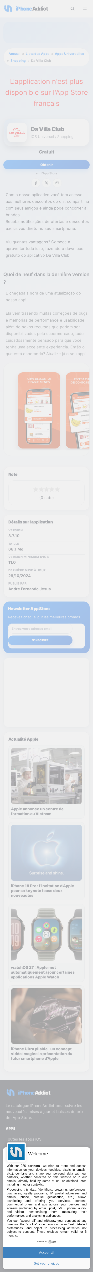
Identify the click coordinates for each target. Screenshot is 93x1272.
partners (34, 1166)
